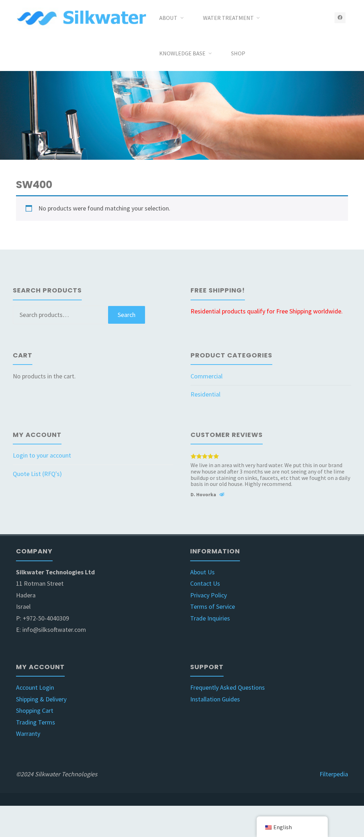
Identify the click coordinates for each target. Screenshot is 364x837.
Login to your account (42, 455)
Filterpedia (334, 774)
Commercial (207, 376)
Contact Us (205, 583)
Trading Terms (35, 722)
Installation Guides (215, 699)
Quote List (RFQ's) (37, 474)
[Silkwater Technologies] (83, 17)
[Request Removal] (221, 495)
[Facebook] (340, 17)
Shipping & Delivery (41, 699)
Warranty (28, 733)
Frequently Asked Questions (227, 687)
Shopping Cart (34, 710)
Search (126, 315)
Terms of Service (212, 606)
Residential (205, 394)
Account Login (35, 687)
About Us (202, 572)
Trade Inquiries (210, 618)
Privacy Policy (208, 595)
